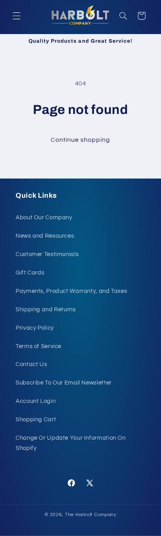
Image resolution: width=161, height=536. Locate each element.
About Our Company (44, 217)
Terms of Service (38, 346)
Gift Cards (30, 273)
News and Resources (45, 236)
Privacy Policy (35, 328)
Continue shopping (81, 140)
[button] (16, 16)
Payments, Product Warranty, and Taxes (71, 291)
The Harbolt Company (90, 515)
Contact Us (31, 364)
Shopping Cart (36, 419)
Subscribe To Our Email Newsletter (64, 383)
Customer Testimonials (47, 254)
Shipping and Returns (46, 309)
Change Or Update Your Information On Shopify (71, 443)
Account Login (35, 401)
